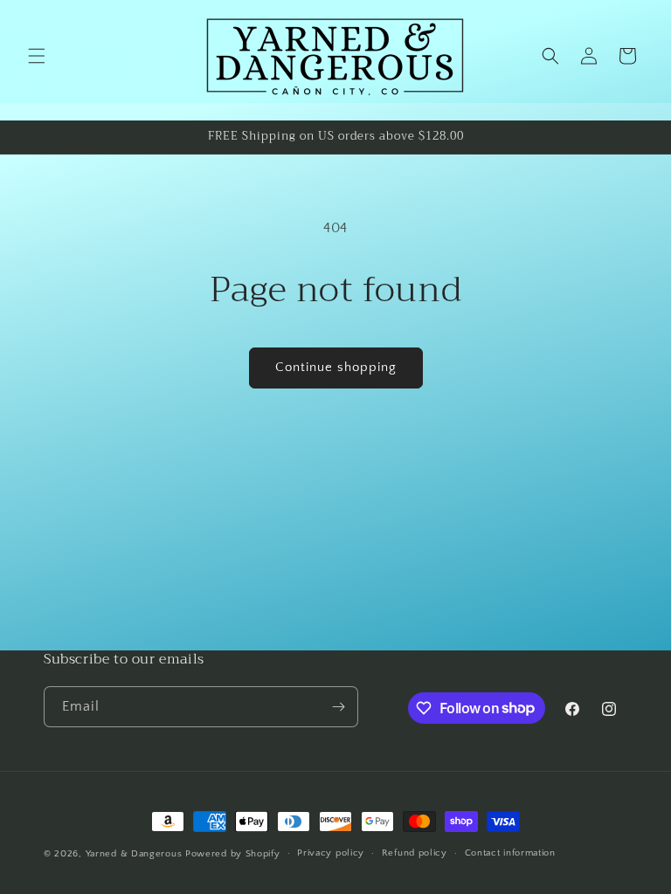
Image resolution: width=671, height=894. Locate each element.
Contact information (510, 853)
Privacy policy (330, 853)
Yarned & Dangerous (134, 854)
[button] (36, 56)
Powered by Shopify (232, 854)
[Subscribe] (338, 706)
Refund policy (414, 853)
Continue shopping (336, 367)
